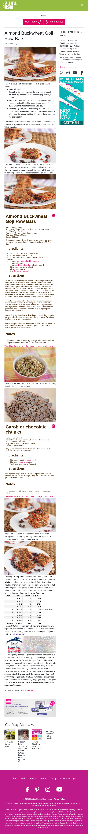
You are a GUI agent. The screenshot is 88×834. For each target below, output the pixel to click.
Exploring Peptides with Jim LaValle (50, 734)
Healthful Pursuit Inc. (37, 799)
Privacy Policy (59, 799)
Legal (50, 799)
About (15, 778)
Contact (44, 778)
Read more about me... (68, 67)
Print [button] (53, 216)
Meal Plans (31, 21)
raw (32, 690)
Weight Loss (56, 21)
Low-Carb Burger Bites (8, 744)
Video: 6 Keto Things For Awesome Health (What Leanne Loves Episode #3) (23, 752)
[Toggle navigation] (82, 5)
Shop (53, 778)
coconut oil (23, 462)
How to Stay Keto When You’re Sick (37, 745)
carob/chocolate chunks (24, 265)
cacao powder (31, 460)
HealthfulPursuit (10, 5)
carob (22, 690)
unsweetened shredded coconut (27, 261)
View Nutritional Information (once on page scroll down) (28, 346)
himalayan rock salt (21, 271)
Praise (33, 778)
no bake (27, 690)
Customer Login (68, 778)
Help (23, 778)
